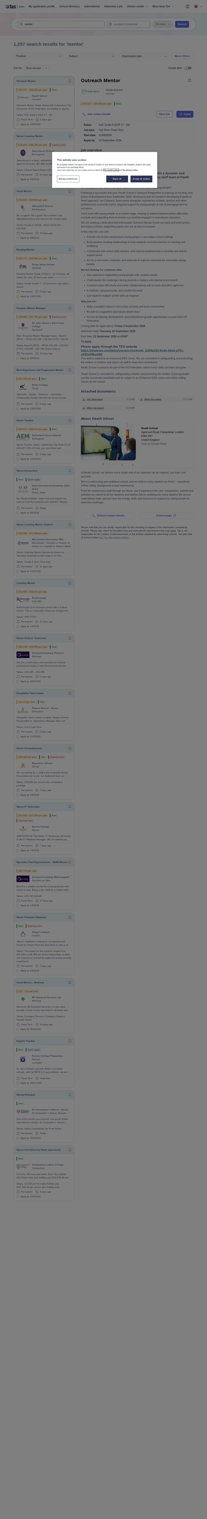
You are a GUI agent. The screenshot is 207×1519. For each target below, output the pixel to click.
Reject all (117, 179)
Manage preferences (68, 179)
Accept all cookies (141, 179)
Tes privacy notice (130, 170)
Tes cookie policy (111, 170)
